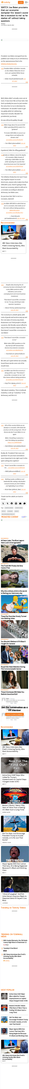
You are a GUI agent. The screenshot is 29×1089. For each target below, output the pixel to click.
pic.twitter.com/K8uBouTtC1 (14, 212)
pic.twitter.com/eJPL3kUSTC (14, 140)
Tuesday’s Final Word (10, 948)
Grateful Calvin (6, 842)
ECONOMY (10, 511)
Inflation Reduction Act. (9, 64)
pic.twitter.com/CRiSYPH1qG (14, 166)
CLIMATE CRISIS (18, 508)
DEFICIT (3, 511)
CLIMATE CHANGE (9, 508)
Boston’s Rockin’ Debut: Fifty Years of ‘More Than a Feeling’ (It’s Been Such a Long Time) (13, 808)
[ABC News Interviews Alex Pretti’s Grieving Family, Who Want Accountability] (13, 232)
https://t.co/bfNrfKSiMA (14, 442)
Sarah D (3, 23)
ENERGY (16, 511)
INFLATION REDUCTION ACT (8, 514)
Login (21, 2)
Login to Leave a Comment (14, 714)
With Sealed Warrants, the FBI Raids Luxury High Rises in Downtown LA (15, 941)
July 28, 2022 (21, 218)
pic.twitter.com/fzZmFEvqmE (14, 380)
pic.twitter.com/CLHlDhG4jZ (16, 468)
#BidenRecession (14, 210)
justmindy (5, 903)
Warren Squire (6, 812)
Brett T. (4, 251)
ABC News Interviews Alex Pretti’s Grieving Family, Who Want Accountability (13, 245)
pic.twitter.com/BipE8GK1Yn (14, 350)
